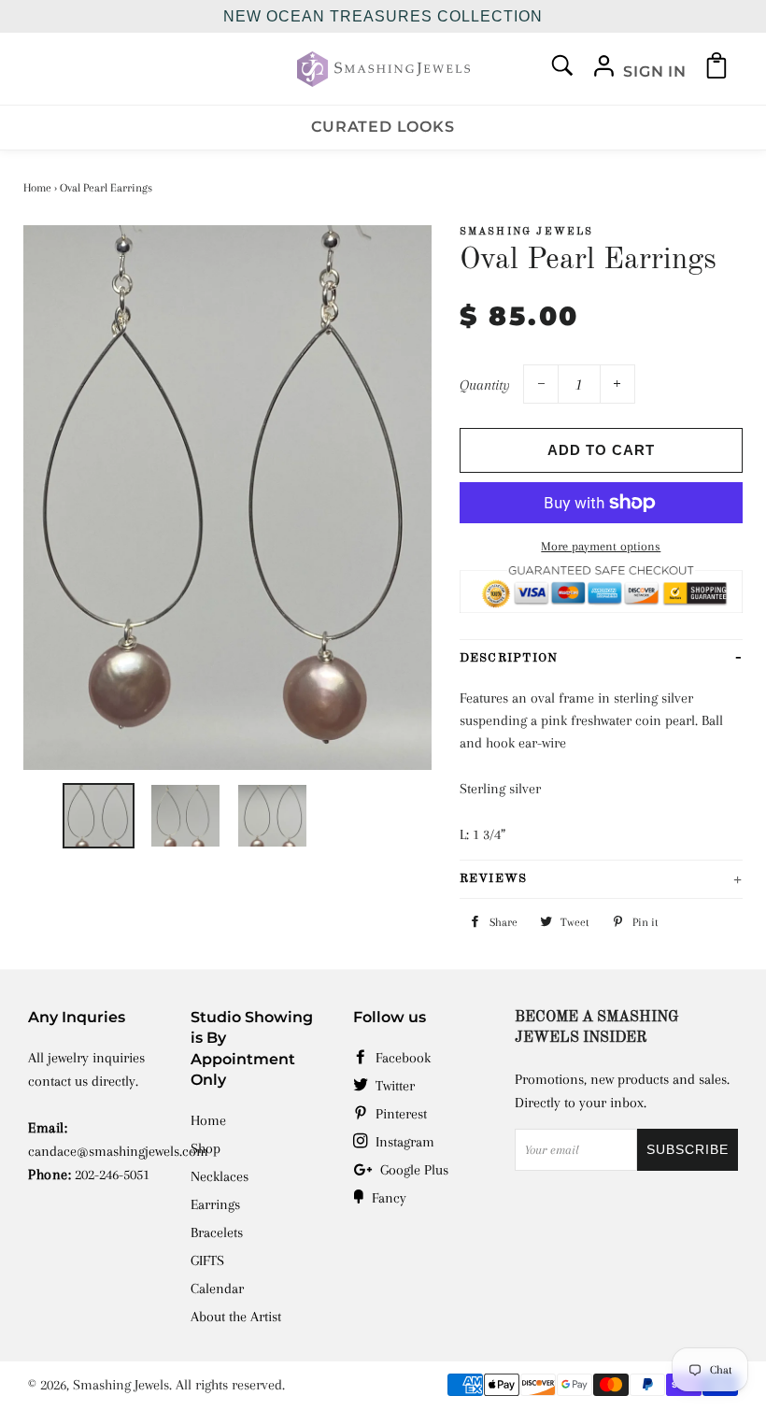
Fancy (387, 1197)
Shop (205, 1148)
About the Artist (236, 1316)
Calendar (217, 1288)
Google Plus (412, 1169)
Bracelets (217, 1232)
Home (37, 187)
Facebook (401, 1057)
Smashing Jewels (121, 1384)
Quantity (485, 385)
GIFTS (207, 1260)
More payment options (600, 546)
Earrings (215, 1204)
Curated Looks (382, 126)
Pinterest (399, 1113)
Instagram (403, 1141)
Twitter (393, 1085)
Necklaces (219, 1176)
